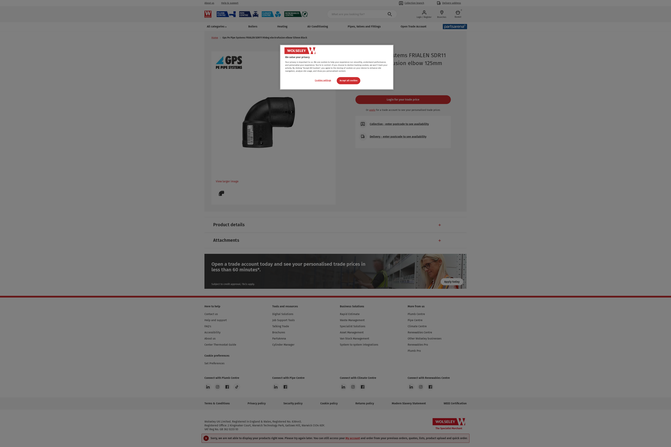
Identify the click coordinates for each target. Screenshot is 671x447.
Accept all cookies (348, 80)
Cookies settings (323, 80)
